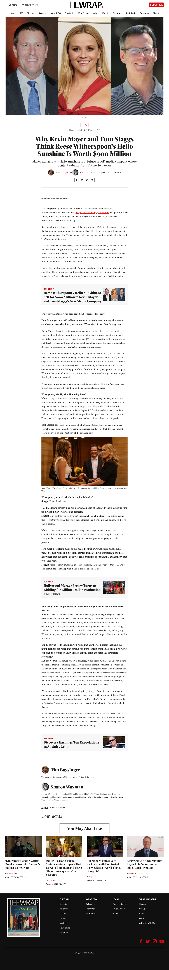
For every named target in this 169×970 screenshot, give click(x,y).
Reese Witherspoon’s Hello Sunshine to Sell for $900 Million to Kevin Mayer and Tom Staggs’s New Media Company (72, 296)
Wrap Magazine (148, 899)
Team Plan (90, 909)
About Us (63, 904)
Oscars (142, 918)
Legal (116, 899)
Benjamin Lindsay (135, 873)
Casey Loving (12, 873)
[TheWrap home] (84, 5)
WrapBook (64, 932)
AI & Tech (131, 13)
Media (156, 13)
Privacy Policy (119, 909)
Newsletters (31, 5)
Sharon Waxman (87, 172)
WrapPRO (56, 13)
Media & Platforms (86, 130)
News (12, 13)
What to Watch (100, 13)
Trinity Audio (55, 198)
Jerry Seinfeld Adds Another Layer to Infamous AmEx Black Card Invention (144, 864)
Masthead (64, 923)
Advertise (64, 909)
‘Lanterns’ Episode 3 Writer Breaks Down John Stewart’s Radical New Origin (22, 864)
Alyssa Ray (93, 877)
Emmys (142, 913)
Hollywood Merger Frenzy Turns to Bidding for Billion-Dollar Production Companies (72, 589)
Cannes (142, 904)
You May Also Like (84, 828)
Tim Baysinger (61, 172)
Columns (116, 13)
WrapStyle (83, 13)
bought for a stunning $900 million (92, 212)
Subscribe (156, 5)
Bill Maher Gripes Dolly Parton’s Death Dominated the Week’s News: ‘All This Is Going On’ (104, 866)
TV (21, 13)
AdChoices (117, 913)
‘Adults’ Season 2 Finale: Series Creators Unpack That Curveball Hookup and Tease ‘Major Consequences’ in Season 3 (64, 867)
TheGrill (69, 13)
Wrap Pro (91, 899)
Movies (30, 13)
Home (71, 130)
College (142, 909)
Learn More (91, 913)
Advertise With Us (147, 923)
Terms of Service (120, 904)
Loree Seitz (52, 880)
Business (144, 13)
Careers (63, 918)
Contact (63, 913)
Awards (42, 13)
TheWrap (65, 899)
